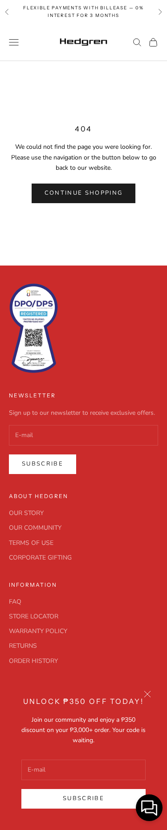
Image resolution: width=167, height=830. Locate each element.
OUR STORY (26, 513)
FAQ (15, 601)
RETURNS (23, 646)
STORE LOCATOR (33, 616)
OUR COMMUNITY (35, 527)
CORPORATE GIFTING (40, 557)
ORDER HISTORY (33, 661)
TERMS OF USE (31, 543)
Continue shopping (84, 193)
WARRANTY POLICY (38, 631)
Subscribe (83, 798)
